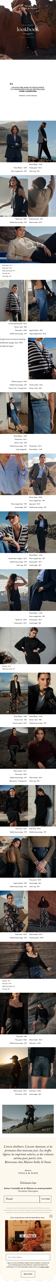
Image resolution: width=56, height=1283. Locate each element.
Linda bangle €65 (21, 449)
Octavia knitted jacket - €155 (17, 324)
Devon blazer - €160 (35, 497)
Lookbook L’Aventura (30, 37)
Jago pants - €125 (34, 504)
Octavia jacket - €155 (36, 385)
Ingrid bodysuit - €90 (35, 330)
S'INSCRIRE (45, 1199)
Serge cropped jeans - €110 (37, 334)
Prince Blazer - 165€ (20, 168)
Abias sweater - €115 (35, 222)
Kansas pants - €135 (35, 168)
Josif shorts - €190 (35, 1043)
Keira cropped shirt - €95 (19, 171)
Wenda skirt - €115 (21, 439)
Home (22, 37)
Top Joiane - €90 (6, 981)
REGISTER (28, 1274)
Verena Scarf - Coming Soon (18, 388)
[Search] (9, 7)
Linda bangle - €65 (6, 276)
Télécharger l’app (28, 1183)
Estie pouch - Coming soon (18, 781)
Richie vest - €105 (21, 219)
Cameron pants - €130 (20, 723)
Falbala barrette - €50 (36, 219)
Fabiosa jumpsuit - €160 (19, 381)
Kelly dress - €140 (6, 666)
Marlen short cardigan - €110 (17, 558)
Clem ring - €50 (34, 171)
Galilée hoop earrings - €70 (18, 222)
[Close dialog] (50, 1216)
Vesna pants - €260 (21, 330)
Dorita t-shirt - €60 (20, 327)
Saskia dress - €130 (21, 934)
